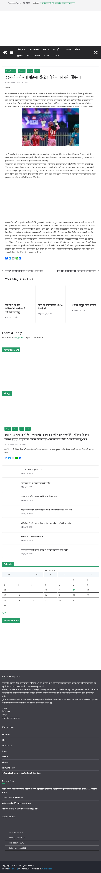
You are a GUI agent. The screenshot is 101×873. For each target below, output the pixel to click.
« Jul (4, 612)
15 (74, 590)
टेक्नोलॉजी (37, 55)
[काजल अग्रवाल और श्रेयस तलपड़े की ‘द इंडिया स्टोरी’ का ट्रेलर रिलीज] (10, 552)
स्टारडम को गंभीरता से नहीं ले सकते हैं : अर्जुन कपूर (24, 270)
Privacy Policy (8, 768)
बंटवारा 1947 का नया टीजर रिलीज (32, 536)
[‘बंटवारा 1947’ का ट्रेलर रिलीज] (10, 471)
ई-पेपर (46, 55)
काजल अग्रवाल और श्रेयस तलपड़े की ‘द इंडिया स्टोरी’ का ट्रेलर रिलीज (44, 550)
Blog (4, 740)
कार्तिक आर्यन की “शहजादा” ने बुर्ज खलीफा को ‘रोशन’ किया (21, 773)
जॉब (28, 55)
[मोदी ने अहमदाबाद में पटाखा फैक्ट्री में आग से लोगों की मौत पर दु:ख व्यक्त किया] (10, 512)
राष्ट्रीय (37, 71)
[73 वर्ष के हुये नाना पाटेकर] (84, 287)
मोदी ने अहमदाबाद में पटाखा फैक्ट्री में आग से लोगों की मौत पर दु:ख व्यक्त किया (46, 509)
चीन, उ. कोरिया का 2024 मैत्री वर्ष (50, 306)
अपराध (68, 49)
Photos (5, 762)
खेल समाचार (21, 71)
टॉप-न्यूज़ (20, 49)
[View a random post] (96, 52)
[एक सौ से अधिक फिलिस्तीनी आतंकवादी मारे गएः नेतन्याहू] (17, 287)
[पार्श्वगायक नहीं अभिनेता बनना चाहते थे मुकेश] (10, 485)
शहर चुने (56, 49)
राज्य (44, 49)
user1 (26, 83)
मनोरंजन (77, 49)
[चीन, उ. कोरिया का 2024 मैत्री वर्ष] (50, 287)
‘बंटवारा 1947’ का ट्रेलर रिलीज (31, 469)
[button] (24, 49)
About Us (6, 734)
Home (4, 751)
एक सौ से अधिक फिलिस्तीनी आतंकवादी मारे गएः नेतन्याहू (15, 308)
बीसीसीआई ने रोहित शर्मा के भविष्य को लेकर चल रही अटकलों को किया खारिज (46, 523)
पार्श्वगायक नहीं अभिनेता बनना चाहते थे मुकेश (35, 483)
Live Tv (56, 55)
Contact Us (7, 745)
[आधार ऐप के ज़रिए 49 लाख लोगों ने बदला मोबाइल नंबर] (10, 498)
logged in (19, 337)
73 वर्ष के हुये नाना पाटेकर (84, 305)
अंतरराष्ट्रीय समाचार (10, 71)
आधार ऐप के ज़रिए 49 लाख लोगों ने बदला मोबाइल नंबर (57, 3)
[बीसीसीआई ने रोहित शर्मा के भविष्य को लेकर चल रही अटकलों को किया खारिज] (10, 525)
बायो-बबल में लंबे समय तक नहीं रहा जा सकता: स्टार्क (76, 270)
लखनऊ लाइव (34, 49)
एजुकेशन (19, 55)
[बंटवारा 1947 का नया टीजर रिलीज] (10, 538)
